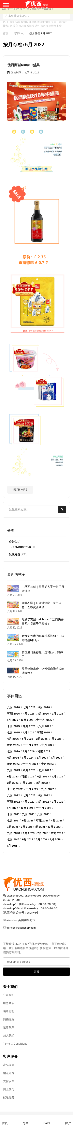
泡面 (47, 21)
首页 (5, 33)
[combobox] (36, 15)
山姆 (59, 21)
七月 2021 (13, 820)
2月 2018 (55, 839)
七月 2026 (29, 707)
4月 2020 (28, 833)
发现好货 (14, 554)
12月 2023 (13, 763)
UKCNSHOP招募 (21, 547)
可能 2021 (42, 820)
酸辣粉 (30, 25)
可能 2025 (43, 732)
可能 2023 (27, 776)
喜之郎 (22, 25)
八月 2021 (43, 814)
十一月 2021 (43, 807)
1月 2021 (40, 826)
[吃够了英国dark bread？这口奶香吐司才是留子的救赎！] (13, 621)
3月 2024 (28, 757)
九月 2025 (29, 726)
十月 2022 (32, 789)
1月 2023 (26, 782)
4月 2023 (43, 776)
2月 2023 (13, 782)
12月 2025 (27, 719)
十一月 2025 (44, 719)
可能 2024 (44, 751)
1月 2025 (55, 738)
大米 (43, 25)
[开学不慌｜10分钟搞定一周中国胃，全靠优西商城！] (13, 605)
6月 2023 (13, 776)
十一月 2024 (31, 745)
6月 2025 (28, 732)
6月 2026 (44, 707)
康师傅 (32, 21)
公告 (12, 541)
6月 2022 (44, 795)
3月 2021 (12, 826)
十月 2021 (13, 814)
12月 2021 (27, 807)
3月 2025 (27, 738)
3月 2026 (43, 713)
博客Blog (19, 33)
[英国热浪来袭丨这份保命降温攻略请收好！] (13, 670)
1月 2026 (12, 719)
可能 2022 (13, 801)
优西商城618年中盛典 (23, 65)
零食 (12, 21)
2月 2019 (42, 833)
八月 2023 (29, 770)
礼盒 (59, 25)
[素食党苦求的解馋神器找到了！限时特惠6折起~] (13, 638)
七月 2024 (13, 751)
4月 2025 (13, 738)
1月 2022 (12, 807)
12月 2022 (41, 782)
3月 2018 (41, 839)
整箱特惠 (51, 25)
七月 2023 (44, 770)
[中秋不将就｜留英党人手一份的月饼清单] (13, 588)
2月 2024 (42, 757)
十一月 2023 (30, 763)
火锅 (53, 21)
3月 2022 (43, 801)
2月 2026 (57, 713)
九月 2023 (13, 770)
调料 (37, 25)
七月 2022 (29, 795)
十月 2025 (13, 726)
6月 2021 (27, 820)
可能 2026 (13, 713)
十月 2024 (47, 745)
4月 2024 (13, 757)
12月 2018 (57, 833)
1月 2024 (56, 757)
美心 (15, 25)
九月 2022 (47, 789)
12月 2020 (54, 826)
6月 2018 (27, 839)
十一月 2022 (15, 789)
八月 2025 (44, 726)
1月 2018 (12, 845)
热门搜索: (6, 23)
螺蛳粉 (24, 21)
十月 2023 (47, 763)
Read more (20, 489)
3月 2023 (57, 776)
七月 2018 (13, 839)
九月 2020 (13, 833)
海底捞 (41, 21)
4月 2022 (28, 801)
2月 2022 (57, 801)
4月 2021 (56, 820)
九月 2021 (28, 814)
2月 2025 (42, 738)
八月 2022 (13, 795)
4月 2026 (28, 713)
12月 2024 (13, 745)
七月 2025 (13, 732)
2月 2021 (26, 826)
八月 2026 (13, 707)
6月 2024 (29, 751)
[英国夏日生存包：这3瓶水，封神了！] (13, 654)
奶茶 (17, 21)
